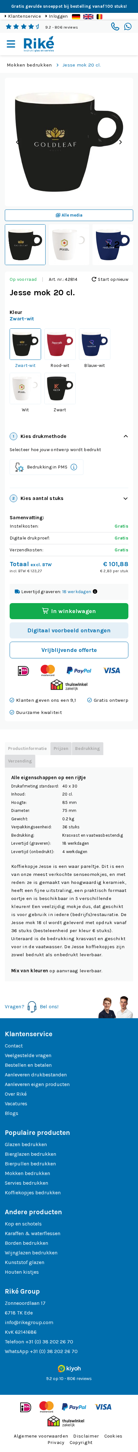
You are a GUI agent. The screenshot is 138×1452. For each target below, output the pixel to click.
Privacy (56, 1442)
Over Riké (16, 1094)
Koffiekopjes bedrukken (33, 1192)
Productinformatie (27, 748)
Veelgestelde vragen (28, 1055)
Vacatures (16, 1103)
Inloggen (58, 16)
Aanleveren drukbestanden (36, 1075)
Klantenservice (24, 16)
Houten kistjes (22, 1272)
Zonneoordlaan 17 (25, 1303)
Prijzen (61, 748)
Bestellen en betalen (28, 1065)
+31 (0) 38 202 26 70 (49, 1342)
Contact (14, 1046)
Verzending (20, 761)
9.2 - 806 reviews (61, 27)
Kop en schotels (23, 1224)
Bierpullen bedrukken (30, 1164)
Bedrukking (87, 748)
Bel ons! (49, 1006)
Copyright (81, 1442)
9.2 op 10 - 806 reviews (69, 1378)
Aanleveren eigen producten (37, 1084)
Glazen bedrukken (26, 1144)
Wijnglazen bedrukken (31, 1253)
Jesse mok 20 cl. (82, 65)
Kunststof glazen (24, 1262)
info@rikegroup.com (29, 1322)
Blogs (11, 1113)
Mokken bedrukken (29, 65)
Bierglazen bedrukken (30, 1154)
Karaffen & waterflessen (32, 1233)
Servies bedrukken (26, 1183)
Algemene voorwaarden (41, 1436)
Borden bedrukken (26, 1243)
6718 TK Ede (19, 1313)
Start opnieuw (112, 279)
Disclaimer (86, 1436)
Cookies (113, 1436)
